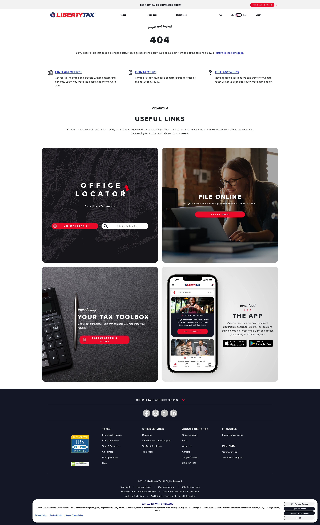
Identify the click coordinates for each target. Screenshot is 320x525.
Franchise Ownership (232, 434)
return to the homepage (229, 53)
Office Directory (190, 434)
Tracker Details (56, 515)
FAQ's (185, 440)
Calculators (107, 451)
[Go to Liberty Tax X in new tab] (164, 413)
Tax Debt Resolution (152, 446)
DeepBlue (147, 434)
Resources (181, 14)
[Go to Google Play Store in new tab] (260, 343)
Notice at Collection (136, 496)
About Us (186, 446)
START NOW (220, 214)
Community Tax (229, 451)
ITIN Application (110, 457)
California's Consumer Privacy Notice (181, 491)
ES (244, 15)
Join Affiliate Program (232, 457)
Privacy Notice (144, 486)
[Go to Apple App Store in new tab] (234, 343)
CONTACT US (145, 72)
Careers (186, 451)
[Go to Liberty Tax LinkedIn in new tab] (173, 413)
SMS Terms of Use (191, 486)
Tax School (147, 451)
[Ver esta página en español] (239, 15)
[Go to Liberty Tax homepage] (72, 15)
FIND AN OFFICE (263, 5)
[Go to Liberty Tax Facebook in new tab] (146, 413)
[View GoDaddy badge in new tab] (80, 464)
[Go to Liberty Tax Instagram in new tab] (155, 413)
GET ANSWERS (227, 72)
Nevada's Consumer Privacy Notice (140, 491)
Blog (104, 463)
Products (152, 14)
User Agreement (166, 486)
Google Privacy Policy (74, 515)
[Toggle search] (221, 15)
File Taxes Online (110, 440)
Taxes (123, 14)
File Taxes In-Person (112, 434)
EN (232, 15)
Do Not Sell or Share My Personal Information (173, 496)
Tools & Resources (111, 446)
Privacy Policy (40, 515)
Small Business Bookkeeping (156, 440)
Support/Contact (190, 457)
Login (258, 14)
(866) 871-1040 (189, 463)
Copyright (125, 486)
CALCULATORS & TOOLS (105, 339)
